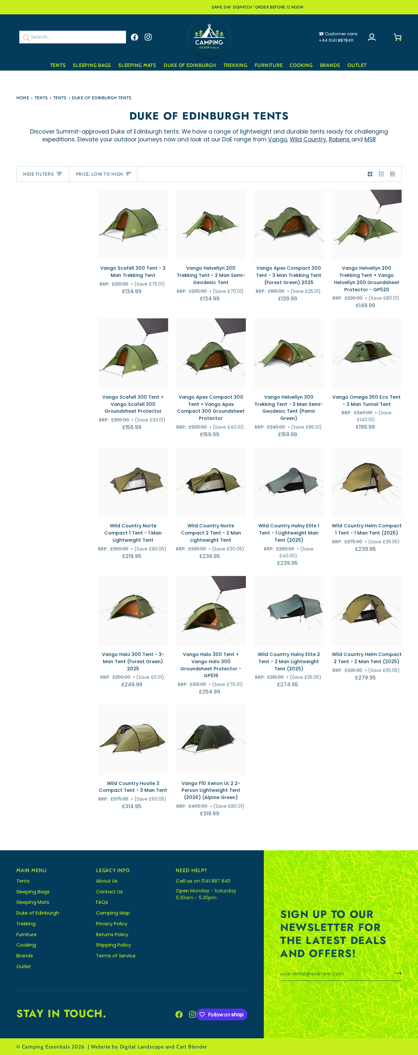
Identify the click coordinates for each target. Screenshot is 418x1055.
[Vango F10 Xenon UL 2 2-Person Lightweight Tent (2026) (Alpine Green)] (211, 740)
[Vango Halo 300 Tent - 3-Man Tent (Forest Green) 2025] (133, 611)
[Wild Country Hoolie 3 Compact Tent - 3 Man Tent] (133, 740)
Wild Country (308, 139)
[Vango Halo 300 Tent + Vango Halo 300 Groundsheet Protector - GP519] (211, 611)
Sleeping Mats (32, 902)
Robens (340, 139)
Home (22, 97)
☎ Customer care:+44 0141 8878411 (338, 37)
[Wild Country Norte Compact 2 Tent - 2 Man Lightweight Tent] (211, 482)
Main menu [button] (31, 870)
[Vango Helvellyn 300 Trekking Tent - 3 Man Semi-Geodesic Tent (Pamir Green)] (289, 353)
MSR (370, 139)
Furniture (26, 934)
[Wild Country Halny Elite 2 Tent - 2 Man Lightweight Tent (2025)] (289, 611)
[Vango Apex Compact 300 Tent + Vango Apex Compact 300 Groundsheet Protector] (211, 353)
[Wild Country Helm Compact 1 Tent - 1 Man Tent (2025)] (367, 482)
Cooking (26, 945)
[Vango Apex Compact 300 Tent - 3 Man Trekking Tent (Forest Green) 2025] (289, 225)
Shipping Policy (113, 945)
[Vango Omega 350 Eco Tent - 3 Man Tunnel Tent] (367, 353)
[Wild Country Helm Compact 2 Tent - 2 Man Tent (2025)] (367, 611)
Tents (41, 97)
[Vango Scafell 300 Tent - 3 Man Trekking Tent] (133, 225)
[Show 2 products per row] (370, 174)
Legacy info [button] (113, 870)
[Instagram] (148, 37)
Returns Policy (112, 934)
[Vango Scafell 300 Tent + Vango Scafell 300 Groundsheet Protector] (133, 353)
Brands (24, 955)
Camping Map (113, 913)
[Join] (396, 973)
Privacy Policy (111, 923)
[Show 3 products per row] (381, 174)
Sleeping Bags (33, 891)
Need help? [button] (191, 870)
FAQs (102, 902)
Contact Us (109, 891)
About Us (107, 881)
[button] (58, 65)
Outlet (23, 966)
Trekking (26, 923)
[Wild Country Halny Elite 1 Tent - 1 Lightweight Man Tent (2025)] (289, 482)
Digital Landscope (142, 1047)
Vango (277, 139)
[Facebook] (134, 37)
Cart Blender (191, 1047)
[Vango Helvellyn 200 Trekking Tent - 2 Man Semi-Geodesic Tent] (211, 225)
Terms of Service (116, 955)
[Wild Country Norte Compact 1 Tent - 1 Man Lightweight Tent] (133, 482)
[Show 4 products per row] (394, 174)
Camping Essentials (46, 1047)
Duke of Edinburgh (37, 913)
